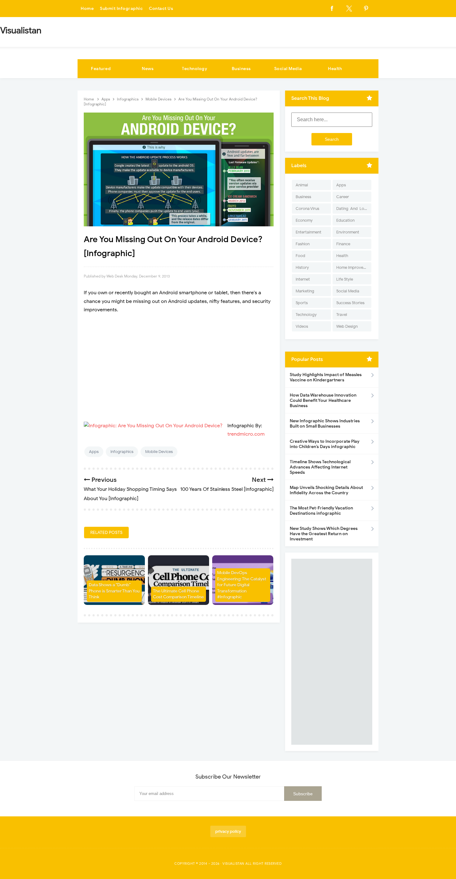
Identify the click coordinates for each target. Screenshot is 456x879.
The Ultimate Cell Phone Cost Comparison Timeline (178, 594)
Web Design (347, 326)
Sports (302, 302)
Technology (194, 68)
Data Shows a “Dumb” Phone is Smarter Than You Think (114, 591)
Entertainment (308, 232)
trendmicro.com (246, 434)
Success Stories (350, 302)
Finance (343, 243)
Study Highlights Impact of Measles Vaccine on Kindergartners (326, 377)
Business (241, 68)
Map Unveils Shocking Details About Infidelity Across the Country (326, 490)
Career (342, 196)
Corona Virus (307, 208)
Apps (94, 451)
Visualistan (233, 863)
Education (345, 220)
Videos (302, 326)
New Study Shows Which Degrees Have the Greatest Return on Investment (324, 534)
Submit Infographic (121, 8)
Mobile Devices (159, 451)
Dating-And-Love (352, 208)
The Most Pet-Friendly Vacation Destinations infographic (321, 510)
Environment (347, 232)
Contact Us (161, 8)
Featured (101, 68)
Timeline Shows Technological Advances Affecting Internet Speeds (320, 467)
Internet (303, 279)
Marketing (305, 291)
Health (335, 68)
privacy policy (228, 831)
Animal (302, 185)
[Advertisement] (179, 363)
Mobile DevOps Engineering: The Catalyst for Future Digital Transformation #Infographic (241, 585)
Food (300, 255)
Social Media (288, 68)
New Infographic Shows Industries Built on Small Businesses (325, 423)
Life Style (344, 279)
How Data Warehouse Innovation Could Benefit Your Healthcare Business (323, 400)
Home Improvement (353, 267)
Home (87, 8)
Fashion (303, 243)
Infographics (121, 451)
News (148, 68)
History (302, 267)
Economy (304, 220)
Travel (341, 314)
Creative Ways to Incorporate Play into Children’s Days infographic (325, 444)
